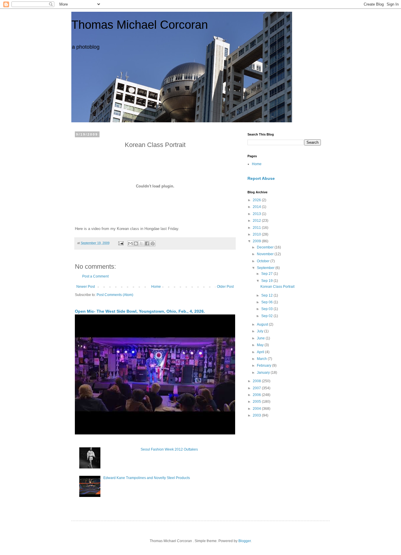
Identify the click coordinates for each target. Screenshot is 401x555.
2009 (257, 241)
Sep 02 (267, 316)
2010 (257, 234)
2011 (257, 228)
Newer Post (85, 287)
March (262, 359)
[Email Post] (120, 243)
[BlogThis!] (136, 243)
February (264, 365)
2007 (257, 388)
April (261, 352)
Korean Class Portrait (277, 287)
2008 (257, 381)
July (260, 331)
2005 (257, 402)
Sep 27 (267, 274)
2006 (257, 395)
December (265, 247)
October (263, 261)
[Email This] (130, 243)
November (265, 254)
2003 (257, 415)
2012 (257, 221)
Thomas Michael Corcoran (139, 24)
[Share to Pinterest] (153, 243)
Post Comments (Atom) (115, 295)
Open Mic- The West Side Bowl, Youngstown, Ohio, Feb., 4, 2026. (140, 311)
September (266, 268)
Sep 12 (267, 295)
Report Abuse (261, 178)
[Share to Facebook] (147, 243)
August (263, 324)
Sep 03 (267, 309)
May (260, 345)
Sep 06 (267, 302)
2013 (257, 214)
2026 (257, 200)
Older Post (225, 287)
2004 (257, 409)
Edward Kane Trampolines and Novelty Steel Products (146, 478)
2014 (257, 207)
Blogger (244, 541)
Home (156, 287)
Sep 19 (267, 281)
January (264, 372)
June (261, 338)
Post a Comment (95, 276)
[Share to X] (141, 243)
